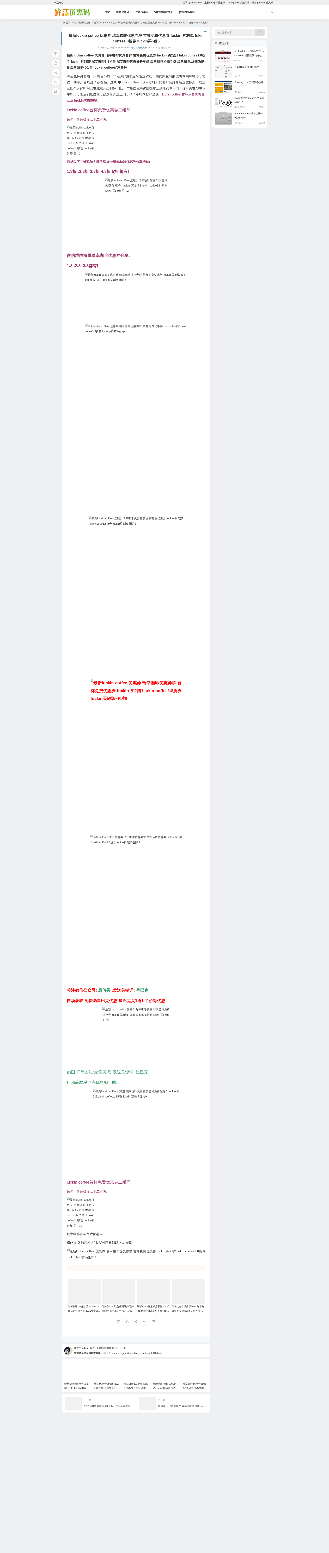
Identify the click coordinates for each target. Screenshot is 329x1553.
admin (85, 1348)
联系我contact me (192, 2)
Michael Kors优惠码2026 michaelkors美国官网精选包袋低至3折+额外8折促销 (249, 55)
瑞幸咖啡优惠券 (82, 22)
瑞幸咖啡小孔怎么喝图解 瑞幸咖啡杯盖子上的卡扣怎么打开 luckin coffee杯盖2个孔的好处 (118, 1310)
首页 (68, 22)
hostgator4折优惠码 (238, 2)
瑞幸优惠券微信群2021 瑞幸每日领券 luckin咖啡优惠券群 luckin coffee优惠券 (188, 1310)
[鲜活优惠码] (72, 12)
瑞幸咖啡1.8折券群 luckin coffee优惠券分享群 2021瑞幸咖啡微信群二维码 (84, 1310)
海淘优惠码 (188, 12)
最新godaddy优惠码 (262, 2)
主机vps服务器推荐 (214, 2)
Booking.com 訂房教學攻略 (249, 82)
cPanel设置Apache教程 (247, 66)
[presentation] (188, 1367)
